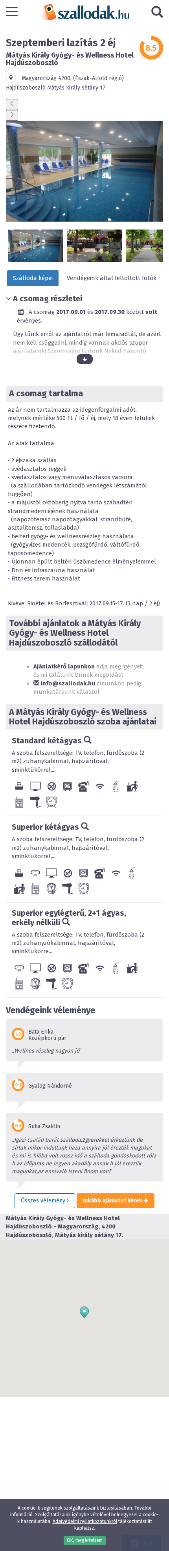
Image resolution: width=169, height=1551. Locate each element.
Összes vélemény (44, 1200)
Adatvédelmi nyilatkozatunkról (85, 1521)
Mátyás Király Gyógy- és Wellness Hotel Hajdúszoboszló (70, 59)
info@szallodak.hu (67, 683)
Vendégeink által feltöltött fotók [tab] (111, 278)
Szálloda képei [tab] (33, 278)
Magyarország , (47, 78)
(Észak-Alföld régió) (98, 78)
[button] (84, 1312)
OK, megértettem (85, 1540)
